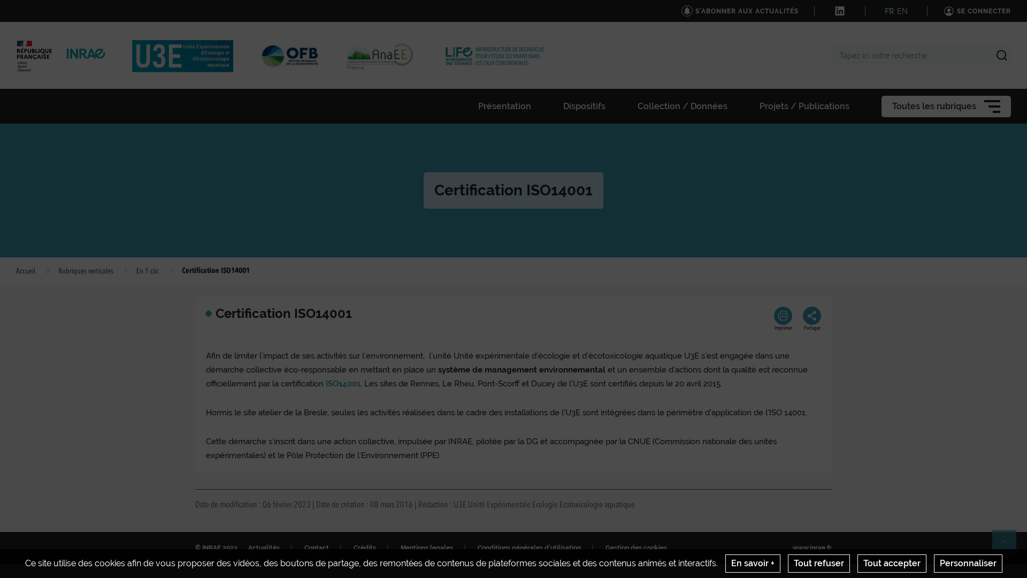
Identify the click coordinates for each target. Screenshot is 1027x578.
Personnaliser (968, 563)
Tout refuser (819, 563)
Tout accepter (892, 563)
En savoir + (753, 563)
